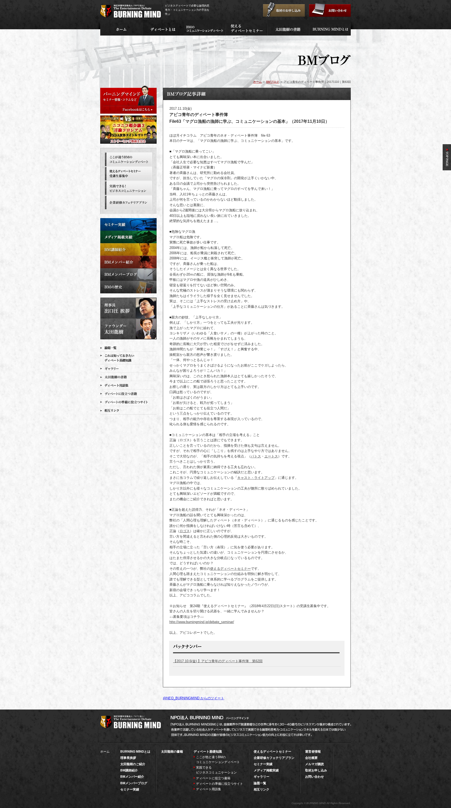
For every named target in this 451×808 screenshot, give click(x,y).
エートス (271, 456)
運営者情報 (313, 751)
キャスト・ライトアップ (256, 478)
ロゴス (185, 531)
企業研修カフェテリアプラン (274, 758)
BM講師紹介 (129, 770)
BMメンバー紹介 (132, 776)
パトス (256, 456)
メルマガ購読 (314, 764)
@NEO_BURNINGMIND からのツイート (193, 698)
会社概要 (311, 758)
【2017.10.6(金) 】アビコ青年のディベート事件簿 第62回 (218, 661)
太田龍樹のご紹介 (132, 764)
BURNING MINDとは (135, 751)
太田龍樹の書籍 (172, 751)
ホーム (257, 81)
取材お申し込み (316, 770)
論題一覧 (260, 783)
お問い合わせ (314, 776)
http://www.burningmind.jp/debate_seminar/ (201, 622)
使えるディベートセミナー (230, 569)
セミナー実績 (129, 789)
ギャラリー (261, 776)
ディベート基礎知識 (208, 751)
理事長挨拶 (128, 758)
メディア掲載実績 (266, 770)
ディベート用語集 (208, 789)
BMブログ (272, 81)
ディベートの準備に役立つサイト (219, 784)
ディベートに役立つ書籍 (213, 778)
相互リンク (261, 789)
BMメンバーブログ (133, 783)
